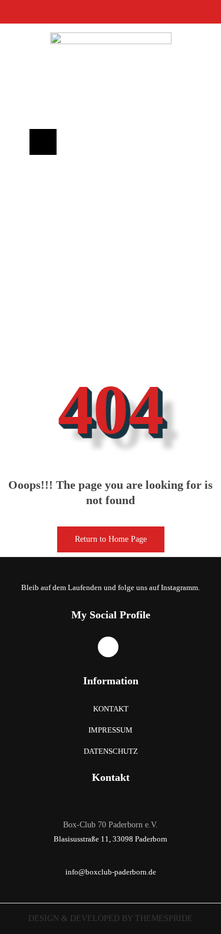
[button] (43, 142)
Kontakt (110, 708)
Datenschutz (111, 751)
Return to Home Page (102, 535)
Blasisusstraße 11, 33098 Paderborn (110, 838)
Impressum (110, 730)
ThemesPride (163, 918)
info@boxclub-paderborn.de (110, 871)
